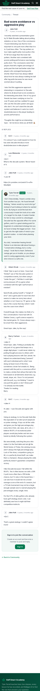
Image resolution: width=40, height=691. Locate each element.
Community (6, 15)
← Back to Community (11, 557)
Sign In (20, 547)
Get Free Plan (32, 8)
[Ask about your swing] (33, 3)
